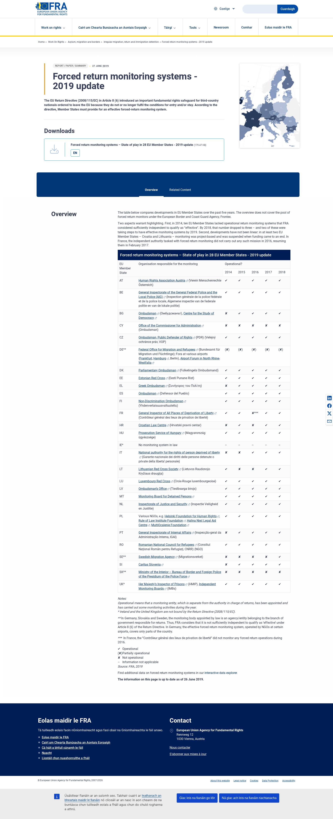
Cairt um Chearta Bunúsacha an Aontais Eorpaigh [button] (112, 27)
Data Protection (270, 780)
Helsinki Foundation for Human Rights (191, 516)
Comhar (246, 27)
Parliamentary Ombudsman (157, 370)
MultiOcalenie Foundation (168, 525)
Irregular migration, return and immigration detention (131, 42)
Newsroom (221, 27)
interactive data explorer (220, 673)
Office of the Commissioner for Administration (170, 325)
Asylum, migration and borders (84, 42)
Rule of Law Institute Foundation (161, 520)
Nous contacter (180, 747)
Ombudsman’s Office (153, 489)
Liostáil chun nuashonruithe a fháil (66, 758)
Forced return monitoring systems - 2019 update (187, 42)
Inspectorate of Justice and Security (163, 504)
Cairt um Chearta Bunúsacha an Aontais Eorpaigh (76, 742)
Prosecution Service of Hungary (160, 433)
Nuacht (47, 753)
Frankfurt (146, 358)
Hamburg (159, 358)
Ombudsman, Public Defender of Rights (165, 337)
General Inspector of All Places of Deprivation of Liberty (176, 413)
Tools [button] (193, 27)
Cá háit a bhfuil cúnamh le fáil (62, 748)
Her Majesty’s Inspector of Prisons (162, 584)
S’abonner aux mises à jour (188, 754)
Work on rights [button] (51, 27)
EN (75, 153)
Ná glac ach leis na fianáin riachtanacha (249, 798)
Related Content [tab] (180, 190)
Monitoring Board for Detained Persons (165, 496)
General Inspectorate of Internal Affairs (165, 532)
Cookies (254, 780)
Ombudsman (147, 313)
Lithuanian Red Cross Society (158, 469)
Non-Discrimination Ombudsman (161, 401)
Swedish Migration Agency (157, 557)
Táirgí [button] (168, 27)
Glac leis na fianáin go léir (197, 798)
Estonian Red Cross (152, 378)
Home (41, 42)
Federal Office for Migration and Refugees (167, 349)
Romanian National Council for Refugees (166, 545)
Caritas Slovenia (150, 564)
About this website (220, 780)
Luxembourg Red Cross (154, 481)
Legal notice (240, 780)
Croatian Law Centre (152, 425)
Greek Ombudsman (152, 386)
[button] (329, 398)
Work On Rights (56, 42)
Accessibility (288, 780)
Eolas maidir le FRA (278, 27)
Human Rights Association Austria (162, 280)
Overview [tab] (151, 190)
